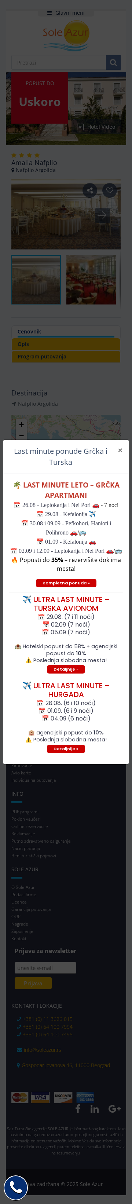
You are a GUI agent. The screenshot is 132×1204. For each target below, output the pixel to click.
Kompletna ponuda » (66, 583)
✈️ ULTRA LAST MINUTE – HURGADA (66, 690)
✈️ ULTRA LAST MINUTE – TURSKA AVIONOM (66, 603)
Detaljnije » (66, 669)
